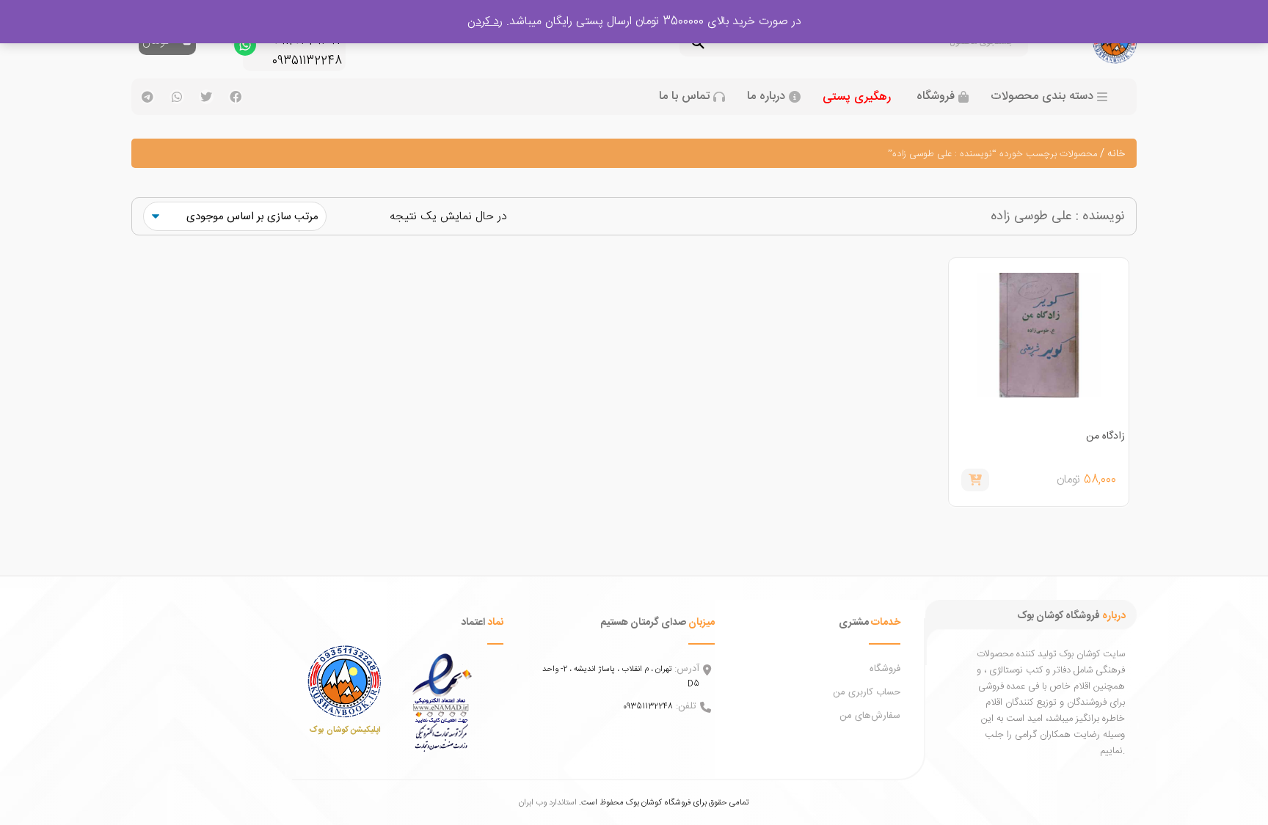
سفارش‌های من (869, 716)
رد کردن (485, 22)
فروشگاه (936, 97)
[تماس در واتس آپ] (245, 48)
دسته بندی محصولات (1042, 97)
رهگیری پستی (857, 97)
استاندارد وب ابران (548, 803)
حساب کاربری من (866, 692)
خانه (1116, 154)
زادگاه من (1105, 436)
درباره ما (766, 97)
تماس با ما (684, 97)
